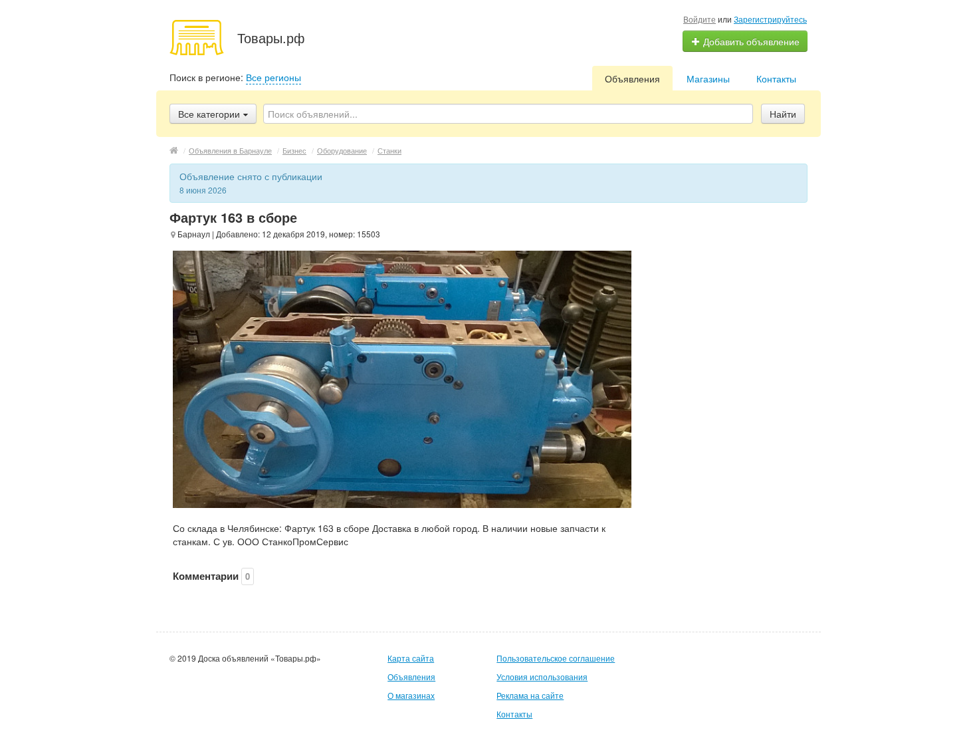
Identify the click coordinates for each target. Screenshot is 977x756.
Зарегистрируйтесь (770, 19)
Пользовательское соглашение (555, 658)
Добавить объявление (750, 41)
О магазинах (411, 695)
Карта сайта (410, 658)
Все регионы (273, 77)
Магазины (708, 78)
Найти (783, 113)
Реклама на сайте (530, 695)
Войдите (699, 19)
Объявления (632, 78)
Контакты (776, 78)
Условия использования (542, 676)
